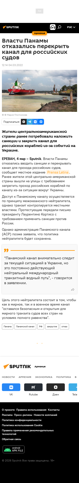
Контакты (54, 409)
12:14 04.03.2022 (12, 65)
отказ (64, 326)
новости (8, 377)
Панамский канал (25, 326)
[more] (73, 289)
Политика (63, 377)
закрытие (52, 326)
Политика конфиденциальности (21, 420)
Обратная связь (11, 439)
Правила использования (31, 409)
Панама (8, 326)
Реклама (7, 415)
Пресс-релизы (23, 415)
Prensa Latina (57, 172)
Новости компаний (45, 415)
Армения (25, 377)
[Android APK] (14, 450)
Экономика (43, 377)
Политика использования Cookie (22, 425)
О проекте (8, 409)
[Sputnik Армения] (11, 28)
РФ (40, 326)
